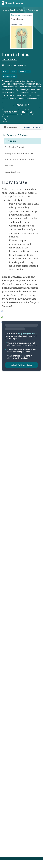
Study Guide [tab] (12, 127)
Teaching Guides (17, 10)
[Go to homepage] (13, 3)
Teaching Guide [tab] (33, 127)
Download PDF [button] (23, 105)
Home (4, 10)
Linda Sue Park (9, 59)
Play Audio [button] (12, 112)
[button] (23, 112)
